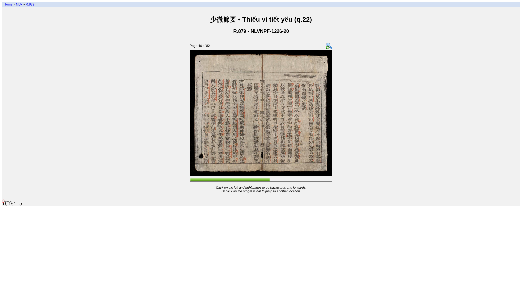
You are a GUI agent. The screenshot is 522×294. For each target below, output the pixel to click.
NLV (19, 4)
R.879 (30, 4)
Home (8, 4)
